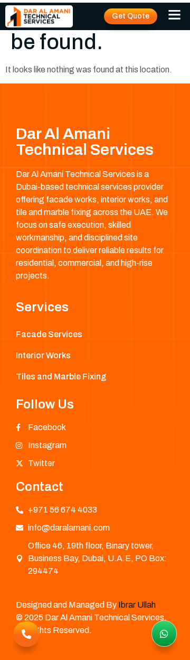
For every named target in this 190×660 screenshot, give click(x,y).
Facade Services (49, 334)
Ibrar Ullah (137, 604)
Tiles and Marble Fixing (61, 376)
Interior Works (43, 355)
